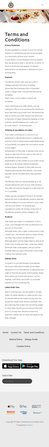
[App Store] (11, 365)
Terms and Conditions (34, 332)
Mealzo (30, 425)
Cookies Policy (23, 346)
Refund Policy (15, 339)
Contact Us (16, 332)
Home (5, 332)
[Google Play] (30, 365)
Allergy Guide (31, 339)
